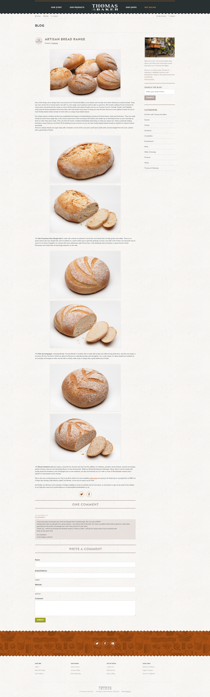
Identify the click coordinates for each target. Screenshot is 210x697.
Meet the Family (40, 670)
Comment (39, 598)
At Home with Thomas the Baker (155, 114)
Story (56, 7)
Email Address (41, 571)
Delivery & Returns (149, 667)
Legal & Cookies (148, 670)
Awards (147, 120)
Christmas (147, 130)
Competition (148, 136)
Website (38, 585)
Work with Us (111, 670)
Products (77, 7)
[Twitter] (81, 494)
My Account (162, 16)
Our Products (39, 673)
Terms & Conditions (149, 673)
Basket (172, 16)
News (146, 146)
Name (37, 560)
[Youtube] (113, 643)
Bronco (128, 691)
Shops (131, 7)
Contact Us (110, 667)
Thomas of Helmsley (151, 168)
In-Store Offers (75, 670)
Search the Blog (153, 87)
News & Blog (111, 673)
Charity (146, 125)
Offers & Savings (150, 152)
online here (93, 478)
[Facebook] (89, 494)
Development (149, 141)
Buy (150, 7)
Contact (55, 16)
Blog (46, 16)
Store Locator (75, 667)
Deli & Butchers (76, 673)
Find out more (149, 79)
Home (39, 16)
